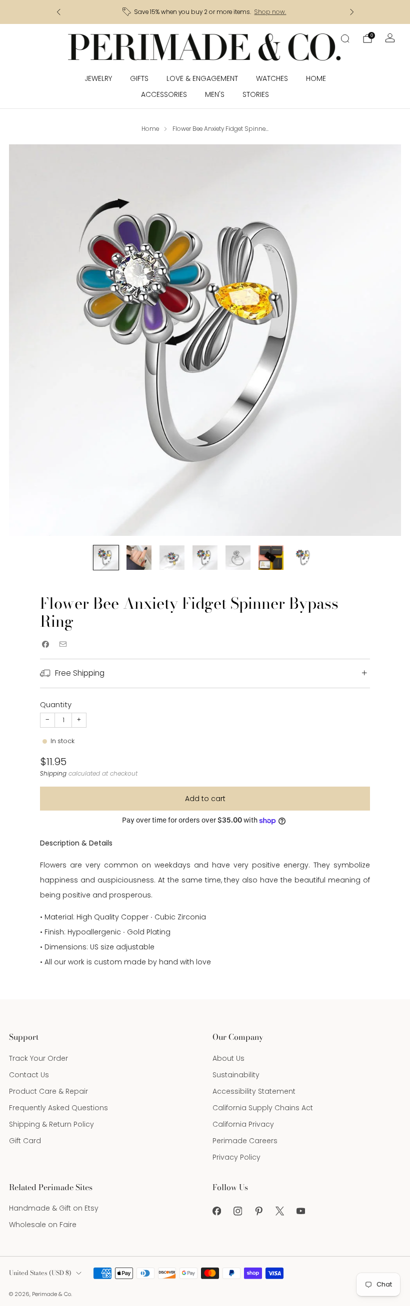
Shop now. (270, 12)
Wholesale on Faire (42, 1225)
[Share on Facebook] (45, 644)
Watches (272, 78)
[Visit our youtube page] (300, 1211)
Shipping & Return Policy (51, 1124)
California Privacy (243, 1124)
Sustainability (236, 1075)
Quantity (56, 704)
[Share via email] (63, 644)
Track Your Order (38, 1058)
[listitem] (205, 12)
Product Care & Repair (48, 1091)
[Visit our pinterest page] (258, 1211)
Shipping (53, 774)
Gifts (139, 78)
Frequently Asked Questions (58, 1108)
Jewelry (98, 78)
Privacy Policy (236, 1157)
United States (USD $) (40, 1273)
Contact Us (29, 1075)
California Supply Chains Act (262, 1108)
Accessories (164, 94)
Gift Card (25, 1141)
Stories (255, 94)
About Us (228, 1058)
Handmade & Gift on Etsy (53, 1208)
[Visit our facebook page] (216, 1211)
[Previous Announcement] (58, 11)
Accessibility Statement (254, 1091)
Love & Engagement (202, 78)
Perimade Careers (245, 1141)
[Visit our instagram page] (237, 1211)
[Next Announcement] (352, 11)
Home (316, 78)
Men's (214, 94)
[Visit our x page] (279, 1211)
